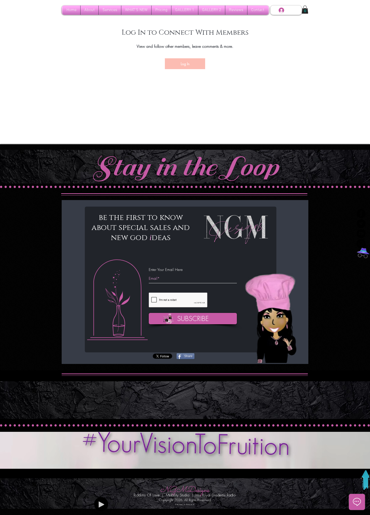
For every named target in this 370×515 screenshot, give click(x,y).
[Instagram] (361, 243)
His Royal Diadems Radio (216, 495)
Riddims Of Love (147, 495)
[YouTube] (361, 233)
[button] (185, 10)
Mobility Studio (177, 495)
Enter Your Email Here (166, 270)
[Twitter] (361, 223)
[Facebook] (361, 213)
